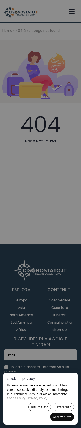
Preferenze (63, 407)
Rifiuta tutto (39, 407)
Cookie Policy (16, 398)
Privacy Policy (37, 398)
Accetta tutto (62, 417)
